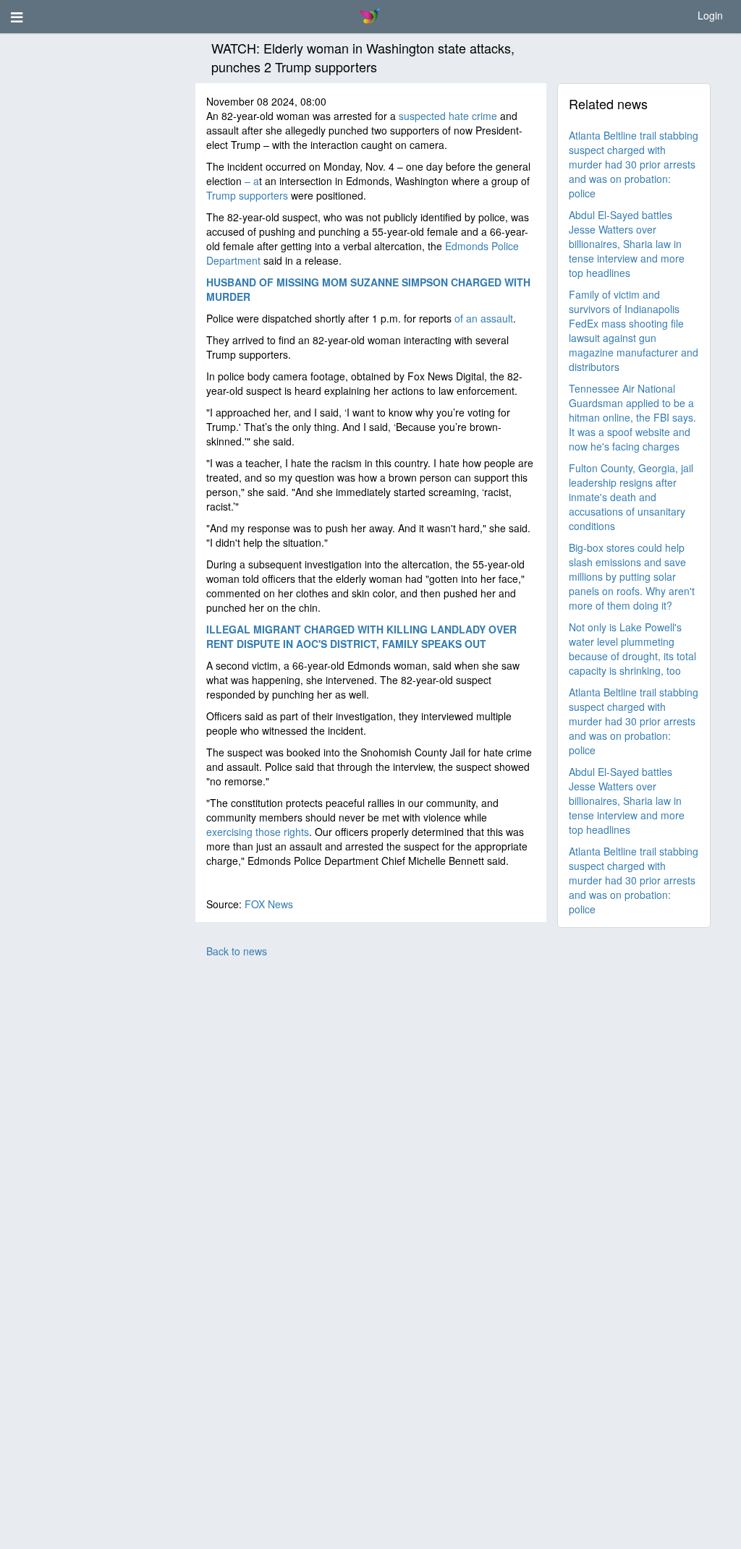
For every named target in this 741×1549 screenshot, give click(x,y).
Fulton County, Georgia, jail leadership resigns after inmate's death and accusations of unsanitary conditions (631, 497)
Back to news (236, 951)
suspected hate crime (448, 115)
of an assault (483, 318)
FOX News (269, 904)
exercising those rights (257, 831)
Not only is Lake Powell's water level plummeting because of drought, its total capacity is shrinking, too (632, 649)
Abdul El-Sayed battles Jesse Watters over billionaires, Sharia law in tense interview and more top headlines (627, 244)
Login (710, 15)
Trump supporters (247, 195)
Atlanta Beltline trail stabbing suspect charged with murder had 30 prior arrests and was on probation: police (633, 164)
